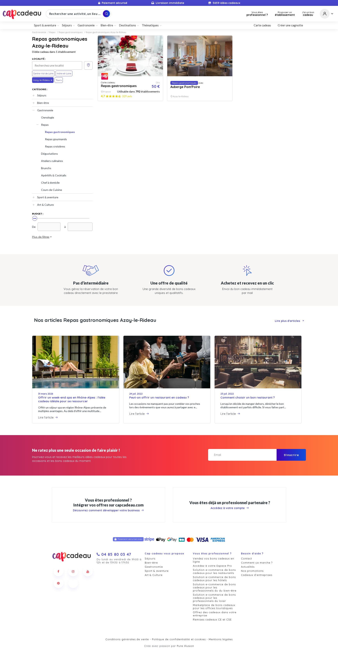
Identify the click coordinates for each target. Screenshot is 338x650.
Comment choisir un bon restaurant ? (247, 397)
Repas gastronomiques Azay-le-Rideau (106, 32)
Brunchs (46, 168)
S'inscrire (291, 455)
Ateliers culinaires (52, 160)
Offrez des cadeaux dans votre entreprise (214, 614)
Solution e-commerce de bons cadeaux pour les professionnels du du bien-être (214, 587)
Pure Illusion (185, 645)
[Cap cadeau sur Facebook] (58, 571)
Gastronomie (39, 32)
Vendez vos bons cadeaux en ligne (213, 560)
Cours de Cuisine (51, 189)
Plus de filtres (40, 237)
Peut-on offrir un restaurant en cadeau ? (159, 397)
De (34, 226)
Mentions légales (221, 639)
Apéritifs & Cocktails (53, 175)
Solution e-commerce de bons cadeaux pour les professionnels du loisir (214, 597)
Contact (246, 558)
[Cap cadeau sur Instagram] (73, 571)
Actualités (247, 566)
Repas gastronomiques (71, 32)
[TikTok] (73, 583)
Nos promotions (252, 570)
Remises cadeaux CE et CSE (212, 619)
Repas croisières (55, 146)
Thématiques (150, 25)
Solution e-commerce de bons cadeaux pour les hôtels (214, 578)
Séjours (41, 95)
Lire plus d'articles (287, 321)
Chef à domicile (50, 182)
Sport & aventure (47, 197)
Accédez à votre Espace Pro (212, 565)
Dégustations (49, 153)
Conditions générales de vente (127, 639)
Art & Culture (45, 204)
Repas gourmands (56, 139)
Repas (52, 32)
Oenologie (47, 117)
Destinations (127, 25)
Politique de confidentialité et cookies (179, 639)
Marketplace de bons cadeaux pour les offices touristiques (214, 606)
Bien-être (43, 102)
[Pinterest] (58, 583)
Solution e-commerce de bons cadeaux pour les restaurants (214, 571)
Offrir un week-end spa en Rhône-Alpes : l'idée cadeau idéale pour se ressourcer (71, 399)
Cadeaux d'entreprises (256, 574)
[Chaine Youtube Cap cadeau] (88, 571)
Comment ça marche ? (256, 562)
